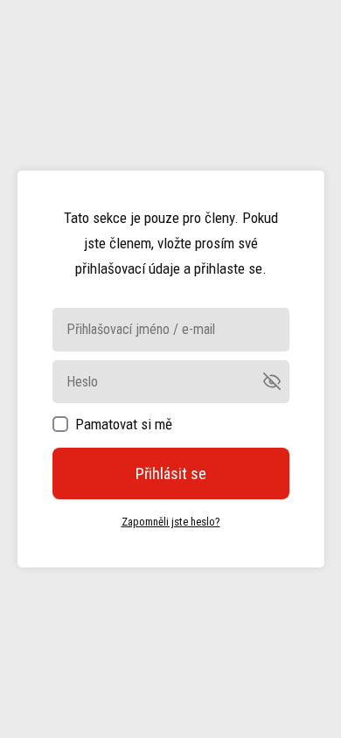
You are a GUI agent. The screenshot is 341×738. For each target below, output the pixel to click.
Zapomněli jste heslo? (171, 521)
